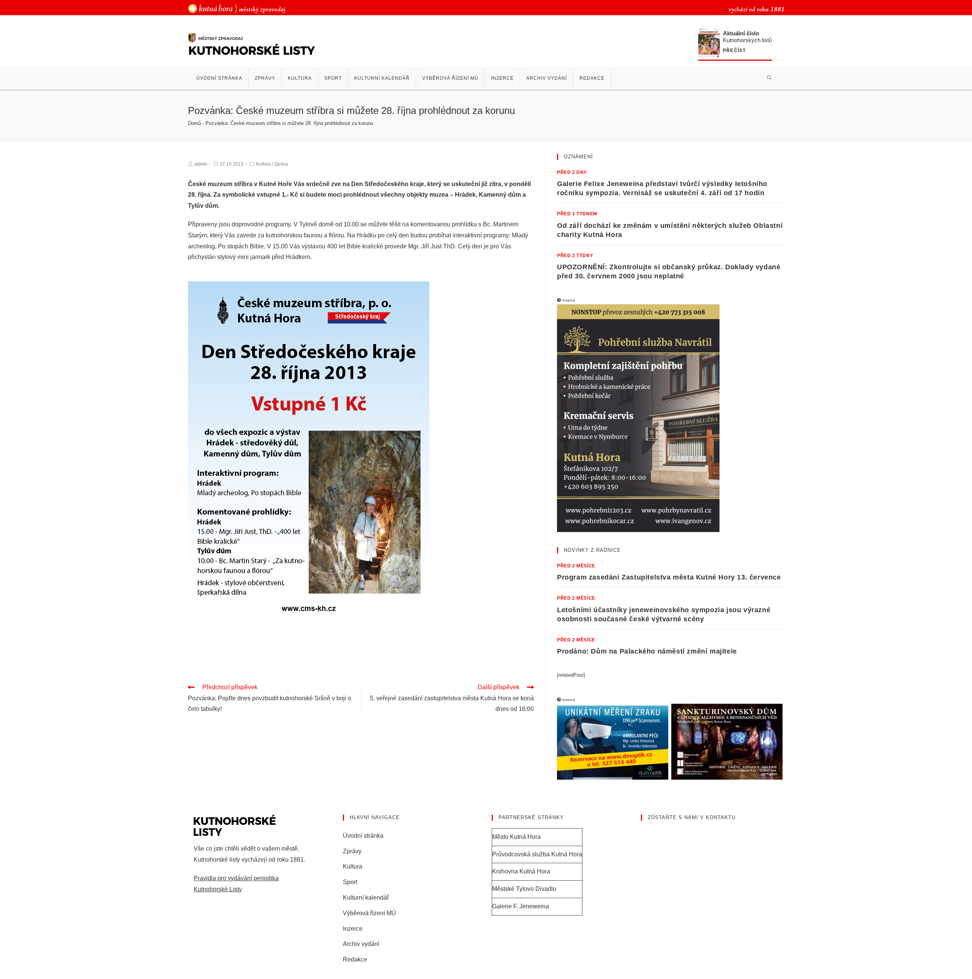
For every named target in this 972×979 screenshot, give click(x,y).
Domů (194, 123)
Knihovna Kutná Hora (521, 871)
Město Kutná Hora (516, 837)
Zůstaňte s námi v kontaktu (691, 817)
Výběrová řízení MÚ (369, 913)
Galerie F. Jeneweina (520, 906)
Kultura (263, 164)
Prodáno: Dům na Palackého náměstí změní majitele (647, 651)
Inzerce (353, 928)
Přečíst (734, 50)
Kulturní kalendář (366, 897)
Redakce (355, 959)
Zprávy (281, 164)
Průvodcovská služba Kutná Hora (537, 854)
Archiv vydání (361, 944)
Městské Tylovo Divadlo (524, 889)
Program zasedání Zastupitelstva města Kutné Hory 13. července (669, 577)
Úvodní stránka (363, 835)
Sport (350, 882)
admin (200, 164)
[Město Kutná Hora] (237, 8)
